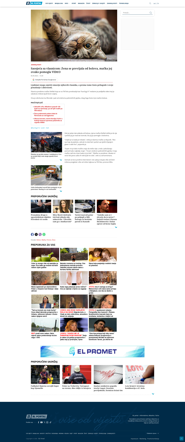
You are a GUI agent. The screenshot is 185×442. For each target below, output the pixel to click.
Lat (154, 3)
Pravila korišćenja (153, 439)
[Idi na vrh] (181, 438)
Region (66, 433)
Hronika (61, 433)
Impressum (134, 439)
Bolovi (39, 240)
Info (66, 3)
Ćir (158, 3)
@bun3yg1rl (35, 128)
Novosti (42, 433)
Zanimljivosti (112, 3)
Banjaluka (59, 3)
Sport (74, 3)
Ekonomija (55, 433)
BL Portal (41, 438)
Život (88, 3)
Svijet (71, 433)
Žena (53, 240)
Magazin (81, 3)
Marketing (143, 439)
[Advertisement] (153, 34)
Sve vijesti (49, 3)
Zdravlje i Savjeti (98, 3)
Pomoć (49, 240)
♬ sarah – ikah (44, 128)
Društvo (48, 433)
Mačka (44, 240)
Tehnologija (124, 3)
